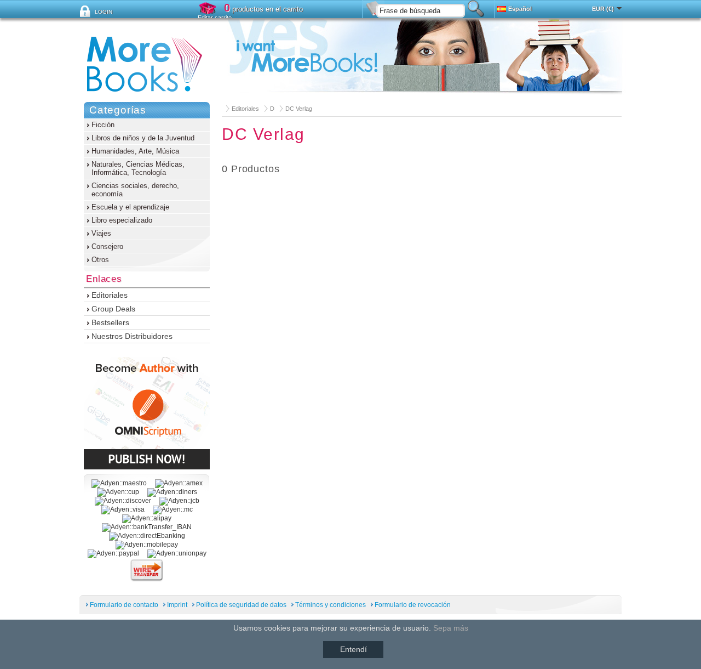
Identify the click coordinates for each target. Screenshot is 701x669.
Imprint (177, 605)
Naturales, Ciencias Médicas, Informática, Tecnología (138, 168)
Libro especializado (121, 220)
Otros (100, 260)
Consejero (107, 246)
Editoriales (245, 108)
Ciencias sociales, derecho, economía (135, 190)
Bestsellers (110, 322)
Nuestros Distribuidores (132, 336)
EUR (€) (603, 8)
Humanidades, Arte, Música (135, 151)
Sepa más (450, 627)
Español (520, 8)
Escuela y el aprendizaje (130, 207)
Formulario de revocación (413, 605)
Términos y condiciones (330, 605)
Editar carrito (215, 17)
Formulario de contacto (124, 605)
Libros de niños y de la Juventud (142, 138)
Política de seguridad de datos (241, 605)
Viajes (101, 233)
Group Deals (113, 308)
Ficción (102, 125)
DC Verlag (298, 108)
